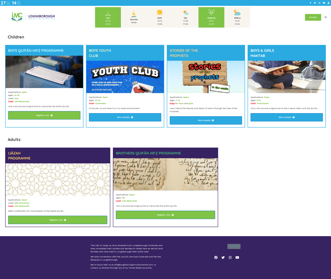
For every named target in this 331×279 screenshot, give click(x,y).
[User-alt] (328, 3)
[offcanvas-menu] (325, 17)
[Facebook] (216, 257)
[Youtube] (324, 3)
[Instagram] (319, 3)
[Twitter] (315, 3)
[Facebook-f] (310, 3)
